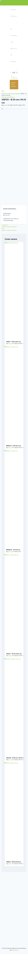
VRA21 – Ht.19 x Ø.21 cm (14, 654)
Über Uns (14, 48)
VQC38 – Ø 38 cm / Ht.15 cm (15, 758)
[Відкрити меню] (3, 91)
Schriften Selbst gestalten (13, 84)
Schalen (12, 97)
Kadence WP (15, 950)
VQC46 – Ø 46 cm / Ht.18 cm (9, 225)
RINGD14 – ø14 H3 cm (13, 550)
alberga (5, 105)
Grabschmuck (5, 97)
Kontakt (14, 9)
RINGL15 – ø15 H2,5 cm (13, 446)
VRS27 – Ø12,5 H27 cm (13, 341)
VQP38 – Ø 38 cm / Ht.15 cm (9, 229)
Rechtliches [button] (14, 55)
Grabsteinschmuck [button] (14, 29)
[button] (17, 22)
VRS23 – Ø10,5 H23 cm (13, 862)
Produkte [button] (14, 16)
